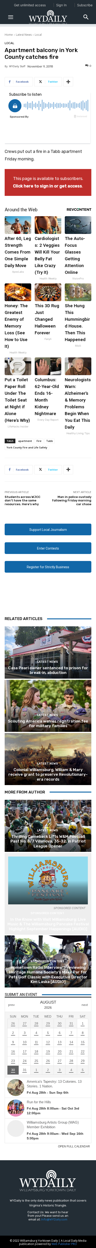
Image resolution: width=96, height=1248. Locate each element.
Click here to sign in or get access (47, 186)
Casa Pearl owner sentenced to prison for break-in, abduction (48, 670)
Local (38, 35)
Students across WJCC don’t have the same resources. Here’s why (22, 500)
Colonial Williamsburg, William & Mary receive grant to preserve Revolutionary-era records (48, 774)
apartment (25, 441)
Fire (39, 441)
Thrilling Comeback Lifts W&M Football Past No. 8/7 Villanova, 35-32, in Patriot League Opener (48, 841)
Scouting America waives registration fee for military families (48, 723)
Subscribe (85, 5)
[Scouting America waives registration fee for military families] (48, 706)
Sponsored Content (47, 913)
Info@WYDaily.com (54, 1219)
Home (9, 35)
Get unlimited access (30, 5)
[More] (68, 81)
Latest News (24, 35)
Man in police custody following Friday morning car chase (71, 500)
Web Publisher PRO (64, 1244)
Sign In (61, 5)
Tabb (49, 441)
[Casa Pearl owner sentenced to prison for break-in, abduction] (48, 652)
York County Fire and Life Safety (27, 447)
